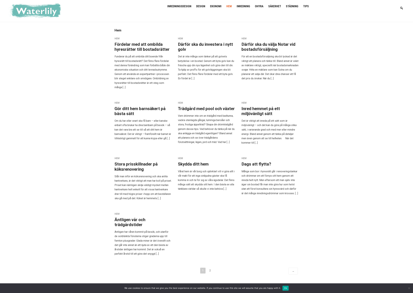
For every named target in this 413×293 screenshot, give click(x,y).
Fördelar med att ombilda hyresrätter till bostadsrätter (142, 47)
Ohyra (259, 6)
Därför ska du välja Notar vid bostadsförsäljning (268, 47)
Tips (306, 6)
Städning (292, 6)
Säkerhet (274, 6)
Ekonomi (216, 6)
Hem (229, 6)
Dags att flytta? (256, 164)
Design (200, 6)
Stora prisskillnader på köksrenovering (136, 166)
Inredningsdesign (179, 6)
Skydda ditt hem (193, 164)
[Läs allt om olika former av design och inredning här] (36, 10)
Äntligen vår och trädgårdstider (130, 222)
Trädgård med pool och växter (206, 108)
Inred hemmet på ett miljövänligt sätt (261, 111)
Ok (285, 288)
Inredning (243, 6)
